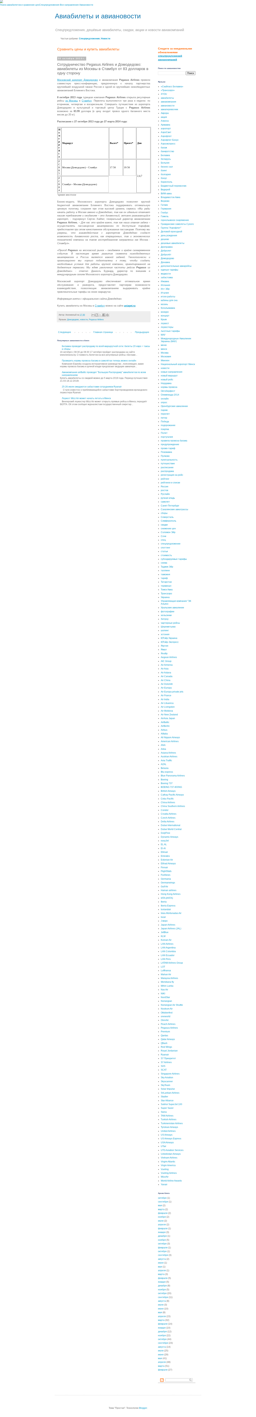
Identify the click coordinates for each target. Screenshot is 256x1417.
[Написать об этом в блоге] (97, 315)
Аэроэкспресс (168, 143)
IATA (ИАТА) (167, 898)
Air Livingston (168, 707)
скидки (164, 524)
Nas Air (164, 989)
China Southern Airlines (173, 806)
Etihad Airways (168, 863)
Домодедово (73, 319)
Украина (165, 597)
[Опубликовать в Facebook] (104, 315)
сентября (163, 1201)
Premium (165, 1031)
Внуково (165, 201)
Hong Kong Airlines (170, 894)
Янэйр (164, 653)
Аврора (165, 113)
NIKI (163, 993)
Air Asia (164, 668)
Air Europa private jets (172, 691)
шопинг (165, 630)
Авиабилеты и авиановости (98, 16)
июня (161, 1262)
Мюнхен (165, 360)
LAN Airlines (167, 944)
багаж (164, 147)
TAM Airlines (167, 1115)
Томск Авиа (167, 589)
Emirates (165, 856)
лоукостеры (167, 327)
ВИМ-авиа (166, 193)
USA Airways (167, 1142)
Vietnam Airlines (169, 1157)
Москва (164, 352)
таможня (165, 574)
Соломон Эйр (168, 532)
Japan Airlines (168, 924)
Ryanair (165, 1054)
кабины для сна (169, 300)
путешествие (168, 463)
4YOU (164, 94)
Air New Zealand (169, 714)
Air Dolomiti (167, 684)
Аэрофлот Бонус (170, 140)
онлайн (165, 398)
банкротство (167, 151)
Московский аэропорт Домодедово (77, 80)
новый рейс (167, 379)
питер (164, 418)
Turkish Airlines (168, 1119)
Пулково (165, 456)
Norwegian (166, 1001)
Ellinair (164, 852)
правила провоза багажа (174, 440)
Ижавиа (165, 281)
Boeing (164, 779)
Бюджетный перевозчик (173, 186)
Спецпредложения (49, 5)
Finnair (164, 867)
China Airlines (168, 802)
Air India (165, 699)
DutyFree (165, 833)
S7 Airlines (166, 1062)
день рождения (169, 235)
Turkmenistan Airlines (172, 1123)
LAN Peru (166, 959)
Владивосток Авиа (170, 197)
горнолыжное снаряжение (175, 220)
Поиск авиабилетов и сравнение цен (19, 5)
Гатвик (164, 205)
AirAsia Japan (168, 718)
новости (84, 319)
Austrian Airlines (169, 756)
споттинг (165, 547)
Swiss (164, 1112)
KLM (163, 936)
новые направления (171, 372)
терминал (166, 586)
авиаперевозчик (169, 109)
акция (164, 117)
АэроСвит (166, 132)
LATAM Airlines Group (172, 963)
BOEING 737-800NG (171, 787)
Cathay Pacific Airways (172, 794)
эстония (165, 634)
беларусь (166, 159)
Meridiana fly (167, 982)
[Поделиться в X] (100, 315)
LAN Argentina (168, 947)
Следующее (64, 332)
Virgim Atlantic (168, 1161)
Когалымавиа (168, 308)
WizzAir (164, 1176)
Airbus (164, 730)
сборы (164, 513)
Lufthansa (166, 970)
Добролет (166, 250)
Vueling (165, 1169)
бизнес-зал (167, 166)
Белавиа (165, 155)
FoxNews (165, 875)
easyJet (165, 840)
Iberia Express (168, 905)
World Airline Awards (171, 1180)
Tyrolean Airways (169, 1127)
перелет (165, 414)
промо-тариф (168, 448)
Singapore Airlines (170, 1073)
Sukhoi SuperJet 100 (171, 1104)
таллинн (165, 570)
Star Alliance (167, 1100)
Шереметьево (168, 626)
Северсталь (167, 517)
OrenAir (165, 1020)
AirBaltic (165, 722)
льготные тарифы (170, 331)
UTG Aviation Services (172, 1150)
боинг (164, 170)
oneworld (165, 1016)
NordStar (165, 997)
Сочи (163, 536)
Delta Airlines (167, 821)
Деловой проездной (171, 231)
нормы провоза (169, 387)
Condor (164, 810)
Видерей (165, 189)
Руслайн (165, 494)
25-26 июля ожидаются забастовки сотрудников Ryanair (92, 386)
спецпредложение (170, 543)
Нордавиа (166, 383)
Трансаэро (166, 593)
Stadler (164, 1096)
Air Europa (166, 687)
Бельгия (165, 163)
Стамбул (87, 100)
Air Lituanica (167, 703)
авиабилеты (167, 98)
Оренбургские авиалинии (174, 406)
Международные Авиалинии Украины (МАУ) (176, 339)
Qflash (164, 1043)
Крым (164, 319)
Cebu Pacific (167, 798)
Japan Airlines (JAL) (171, 928)
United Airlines (168, 1131)
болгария (166, 174)
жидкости (166, 273)
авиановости (167, 105)
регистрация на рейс (172, 475)
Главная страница (103, 332)
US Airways (166, 1135)
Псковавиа (166, 452)
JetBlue (164, 932)
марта (161, 1209)
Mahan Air (166, 974)
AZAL (163, 764)
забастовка (167, 277)
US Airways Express (171, 1138)
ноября (162, 1217)
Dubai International (170, 825)
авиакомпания (168, 101)
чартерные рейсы (170, 623)
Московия (166, 356)
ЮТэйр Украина (169, 638)
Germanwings (168, 882)
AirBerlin (165, 726)
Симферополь (168, 521)
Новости (105, 38)
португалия (167, 437)
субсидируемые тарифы (174, 559)
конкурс (165, 312)
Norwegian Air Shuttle (172, 1005)
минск (164, 349)
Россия (164, 486)
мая (160, 1205)
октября (162, 1198)
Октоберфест (168, 391)
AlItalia (164, 733)
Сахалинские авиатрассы (174, 509)
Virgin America (168, 1165)
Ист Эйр (165, 289)
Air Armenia (167, 665)
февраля (163, 1213)
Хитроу (164, 619)
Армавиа (165, 124)
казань (164, 304)
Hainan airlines (168, 890)
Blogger (143, 1408)
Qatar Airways (168, 1039)
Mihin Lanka (167, 986)
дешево (165, 239)
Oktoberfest (166, 1012)
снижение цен (168, 528)
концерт (165, 315)
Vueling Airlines (169, 1173)
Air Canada (166, 676)
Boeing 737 (167, 783)
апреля (162, 1224)
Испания (165, 285)
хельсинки (166, 615)
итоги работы (168, 296)
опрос (164, 402)
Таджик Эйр (167, 566)
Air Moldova (167, 711)
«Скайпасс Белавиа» (172, 86)
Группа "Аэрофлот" (171, 228)
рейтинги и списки (170, 482)
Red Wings (166, 1047)
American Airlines (170, 741)
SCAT (164, 1070)
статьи (164, 551)
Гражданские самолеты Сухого (177, 224)
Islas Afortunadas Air (171, 913)
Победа (165, 421)
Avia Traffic (166, 760)
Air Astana (166, 672)
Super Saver (167, 1108)
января (162, 1232)
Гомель (164, 216)
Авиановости (86, 5)
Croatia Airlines (168, 814)
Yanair (164, 1184)
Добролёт (166, 254)
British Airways (168, 791)
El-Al (163, 848)
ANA (163, 745)
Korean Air (166, 940)
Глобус (164, 212)
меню (164, 345)
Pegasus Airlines (96, 319)
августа (162, 1259)
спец (163, 540)
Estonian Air (167, 859)
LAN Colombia (168, 951)
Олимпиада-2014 (170, 394)
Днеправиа (167, 247)
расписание (167, 467)
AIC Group (166, 661)
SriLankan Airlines (170, 1093)
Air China (165, 680)
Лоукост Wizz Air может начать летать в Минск (86, 398)
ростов (164, 490)
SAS (163, 1066)
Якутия (164, 646)
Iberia (164, 901)
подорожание (168, 425)
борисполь (166, 182)
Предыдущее (142, 332)
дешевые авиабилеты (172, 243)
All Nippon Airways (170, 737)
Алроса (165, 121)
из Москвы (71, 100)
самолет (165, 501)
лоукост (165, 323)
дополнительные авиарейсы (176, 266)
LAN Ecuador (167, 955)
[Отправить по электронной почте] (93, 315)
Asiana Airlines (168, 752)
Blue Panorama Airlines (173, 775)
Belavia (164, 768)
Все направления (69, 5)
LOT (163, 966)
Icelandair (166, 909)
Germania (166, 879)
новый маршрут (169, 375)
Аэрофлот (166, 136)
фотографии (167, 611)
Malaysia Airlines (169, 978)
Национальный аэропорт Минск (178, 364)
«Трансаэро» (168, 90)
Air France (166, 695)
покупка (165, 429)
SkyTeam (165, 1085)
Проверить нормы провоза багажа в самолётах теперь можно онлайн (99, 360)
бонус (164, 178)
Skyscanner (167, 1081)
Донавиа (165, 262)
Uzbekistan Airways (171, 1154)
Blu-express (167, 772)
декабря (162, 1236)
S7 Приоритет (168, 1058)
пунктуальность (169, 459)
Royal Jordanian (169, 1050)
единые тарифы (169, 269)
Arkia (163, 749)
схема (164, 563)
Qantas (164, 1035)
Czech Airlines (168, 818)
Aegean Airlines (169, 657)
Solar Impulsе (168, 1089)
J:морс (164, 921)
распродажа (167, 471)
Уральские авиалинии (172, 607)
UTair (163, 1146)
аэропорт (166, 128)
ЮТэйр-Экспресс (170, 642)
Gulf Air (164, 886)
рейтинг (165, 479)
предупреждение (170, 444)
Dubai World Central (171, 829)
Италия (165, 293)
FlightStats (166, 871)
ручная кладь (168, 498)
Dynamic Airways (169, 837)
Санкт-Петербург (170, 505)
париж (164, 410)
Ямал (164, 649)
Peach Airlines (168, 1024)
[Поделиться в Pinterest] (107, 315)
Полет (164, 433)
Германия (166, 208)
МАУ (163, 334)
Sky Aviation (167, 1077)
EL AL (164, 844)
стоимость (166, 555)
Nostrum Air (167, 1008)
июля (161, 1221)
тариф (164, 578)
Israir (163, 917)
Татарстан (166, 582)
